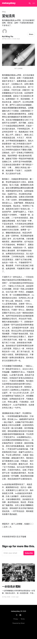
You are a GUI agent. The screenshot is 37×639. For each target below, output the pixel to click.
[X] (16, 615)
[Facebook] (20, 615)
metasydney (9, 3)
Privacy (15, 619)
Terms (23, 619)
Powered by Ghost (19, 623)
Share (31, 34)
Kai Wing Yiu (7, 36)
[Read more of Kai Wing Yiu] (4, 31)
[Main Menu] (33, 3)
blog (4, 12)
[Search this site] (29, 3)
